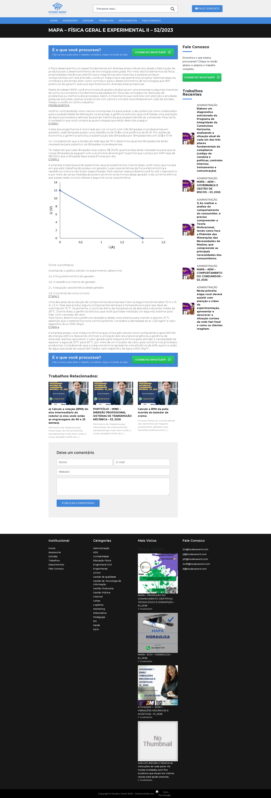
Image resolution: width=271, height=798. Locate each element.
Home (54, 20)
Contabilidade (101, 556)
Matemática (99, 613)
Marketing (99, 608)
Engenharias (100, 568)
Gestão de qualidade (104, 576)
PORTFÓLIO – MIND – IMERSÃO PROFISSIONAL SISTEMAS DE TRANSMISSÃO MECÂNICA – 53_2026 (112, 414)
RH (95, 621)
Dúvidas (88, 20)
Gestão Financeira (103, 588)
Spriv (96, 629)
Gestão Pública (101, 592)
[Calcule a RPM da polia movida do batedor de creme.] (158, 393)
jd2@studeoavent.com (195, 559)
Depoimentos (128, 20)
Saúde (96, 625)
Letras (96, 600)
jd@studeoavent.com (195, 554)
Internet (98, 596)
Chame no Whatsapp (151, 52)
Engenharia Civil (102, 564)
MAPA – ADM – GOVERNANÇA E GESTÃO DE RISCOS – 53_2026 (209, 187)
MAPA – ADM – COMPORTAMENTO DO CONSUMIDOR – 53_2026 (210, 274)
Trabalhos (106, 20)
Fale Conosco (208, 8)
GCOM (97, 572)
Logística (98, 604)
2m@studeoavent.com (195, 549)
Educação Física (102, 560)
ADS (95, 552)
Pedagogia (99, 617)
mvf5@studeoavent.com (196, 564)
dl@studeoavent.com (195, 568)
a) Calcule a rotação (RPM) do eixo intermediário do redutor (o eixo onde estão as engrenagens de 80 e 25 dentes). (68, 416)
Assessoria (70, 20)
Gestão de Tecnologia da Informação (107, 583)
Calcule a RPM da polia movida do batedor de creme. (153, 412)
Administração (101, 548)
